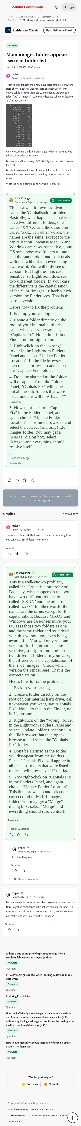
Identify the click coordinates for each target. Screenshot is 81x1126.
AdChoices (16, 1121)
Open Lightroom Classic (59, 30)
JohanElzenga (22, 198)
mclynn (16, 73)
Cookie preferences (16, 1115)
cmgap (21, 847)
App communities (27, 16)
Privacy (49, 1109)
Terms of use (37, 1109)
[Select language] (57, 7)
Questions (12, 20)
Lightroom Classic (49, 16)
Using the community (18, 1109)
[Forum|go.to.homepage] (27, 7)
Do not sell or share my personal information (49, 1115)
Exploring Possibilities (18, 996)
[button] (7, 8)
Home (11, 16)
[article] (40, 540)
